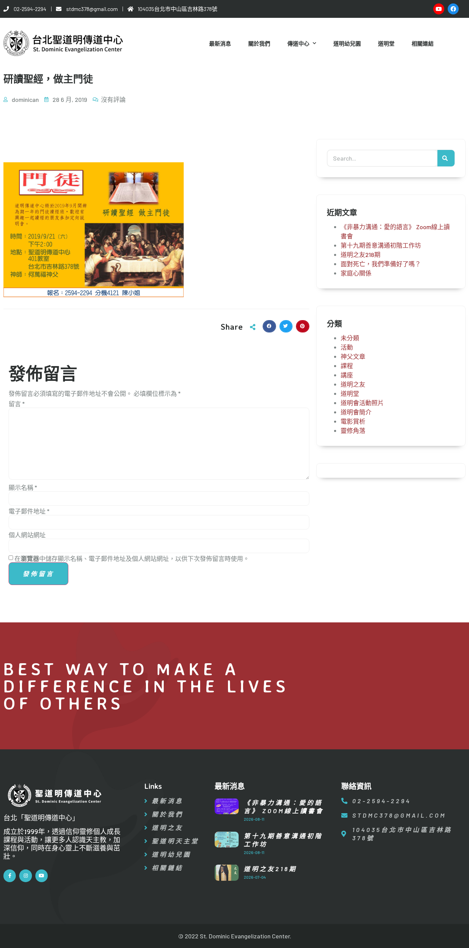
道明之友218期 (360, 254)
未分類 (350, 338)
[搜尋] (446, 158)
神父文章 (353, 356)
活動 (347, 347)
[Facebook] (453, 8)
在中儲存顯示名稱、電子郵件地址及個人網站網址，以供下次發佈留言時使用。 (131, 558)
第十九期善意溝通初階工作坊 (381, 245)
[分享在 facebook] (269, 326)
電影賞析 (353, 421)
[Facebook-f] (9, 875)
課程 (347, 366)
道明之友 (353, 384)
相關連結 (423, 43)
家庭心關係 (356, 273)
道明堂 (386, 43)
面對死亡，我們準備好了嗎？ (381, 264)
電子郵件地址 (29, 511)
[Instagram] (25, 875)
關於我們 (259, 43)
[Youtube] (438, 8)
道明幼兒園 (347, 43)
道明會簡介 (356, 412)
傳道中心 (298, 43)
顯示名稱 (23, 487)
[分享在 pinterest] (302, 326)
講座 (347, 375)
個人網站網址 (27, 535)
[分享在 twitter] (286, 326)
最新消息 (220, 43)
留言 (17, 404)
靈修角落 (353, 430)
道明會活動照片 (362, 403)
